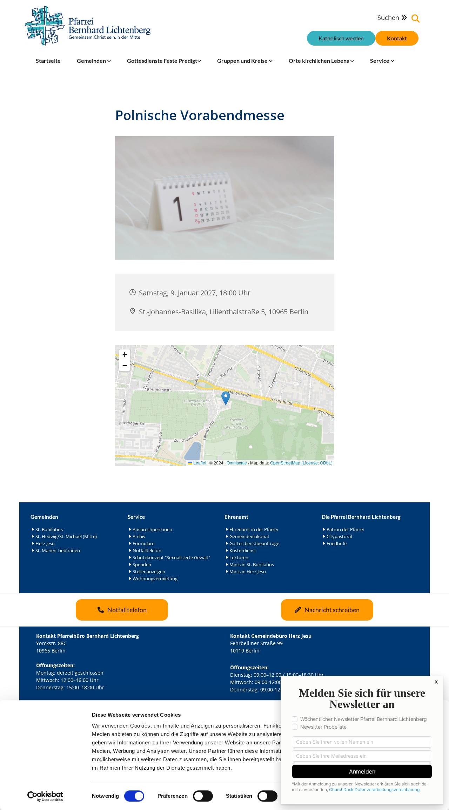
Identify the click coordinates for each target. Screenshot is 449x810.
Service (380, 60)
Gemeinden (92, 60)
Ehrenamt (236, 517)
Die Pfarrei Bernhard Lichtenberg (361, 517)
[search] (415, 18)
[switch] (203, 796)
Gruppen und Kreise (243, 60)
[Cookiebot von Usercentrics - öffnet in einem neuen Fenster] (45, 796)
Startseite (48, 60)
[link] (94, 60)
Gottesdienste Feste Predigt (162, 60)
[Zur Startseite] (87, 26)
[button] (396, 38)
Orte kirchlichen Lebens (319, 60)
